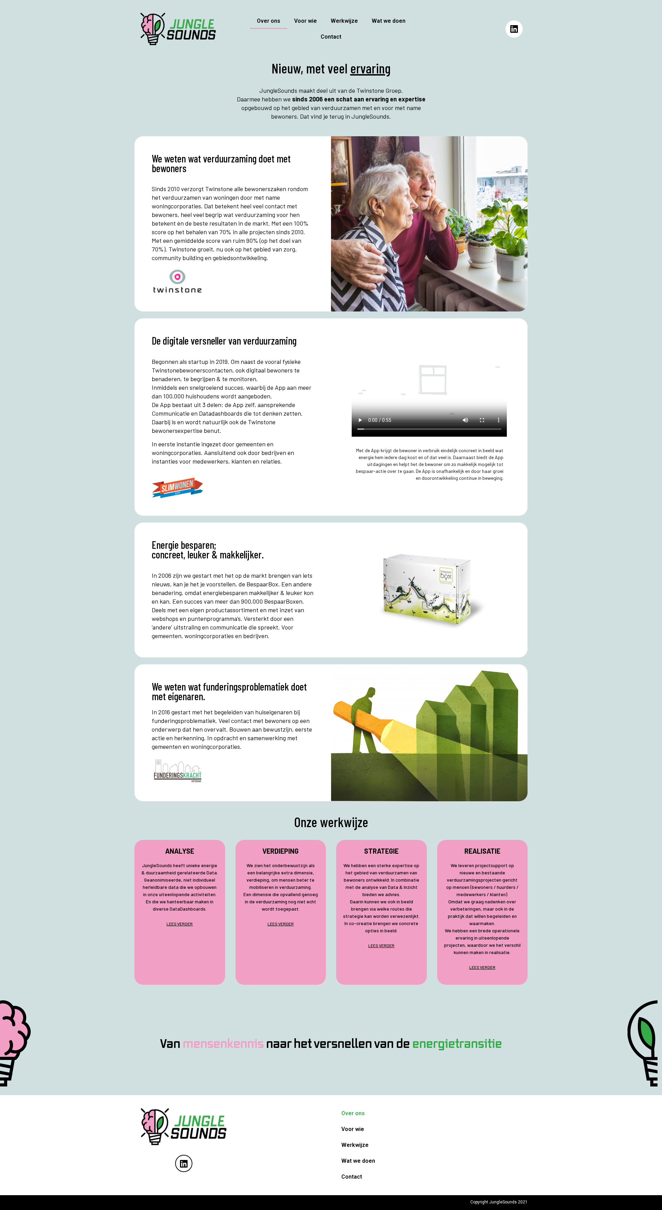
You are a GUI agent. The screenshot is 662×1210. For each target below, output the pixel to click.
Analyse (179, 851)
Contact (331, 36)
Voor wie (305, 21)
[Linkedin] (514, 29)
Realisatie (482, 851)
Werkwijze (344, 21)
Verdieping (280, 851)
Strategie (381, 851)
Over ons (268, 21)
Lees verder (180, 923)
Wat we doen (388, 21)
